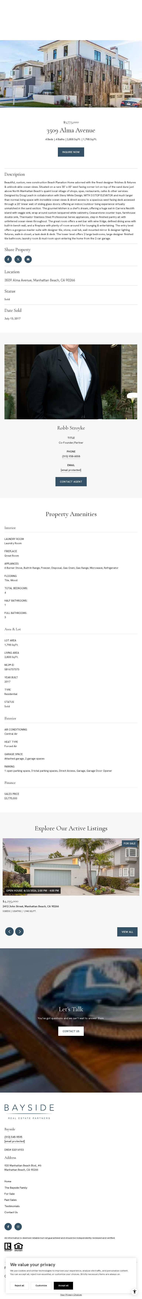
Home (7, 1181)
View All (127, 932)
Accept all (63, 1285)
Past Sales (10, 1200)
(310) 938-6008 (71, 456)
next (19, 931)
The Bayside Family (15, 1187)
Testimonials (12, 1206)
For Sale (9, 1193)
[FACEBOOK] (8, 1226)
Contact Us (11, 1212)
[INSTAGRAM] (18, 1226)
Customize (41, 1285)
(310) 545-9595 (13, 1137)
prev (9, 931)
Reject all (19, 1285)
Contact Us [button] (71, 1031)
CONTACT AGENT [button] (71, 481)
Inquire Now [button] (71, 152)
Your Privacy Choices (71, 1294)
